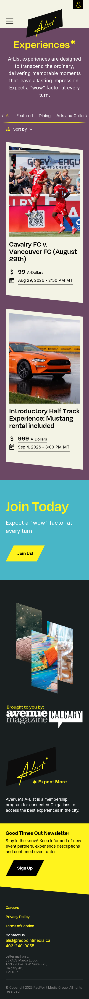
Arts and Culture (71, 115)
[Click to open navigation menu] (10, 21)
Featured (24, 115)
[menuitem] (8, 115)
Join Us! (25, 553)
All (8, 115)
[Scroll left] (2, 116)
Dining (45, 115)
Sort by (20, 129)
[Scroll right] (86, 116)
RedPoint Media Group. (51, 987)
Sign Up (25, 868)
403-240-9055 (20, 945)
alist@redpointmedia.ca (28, 940)
